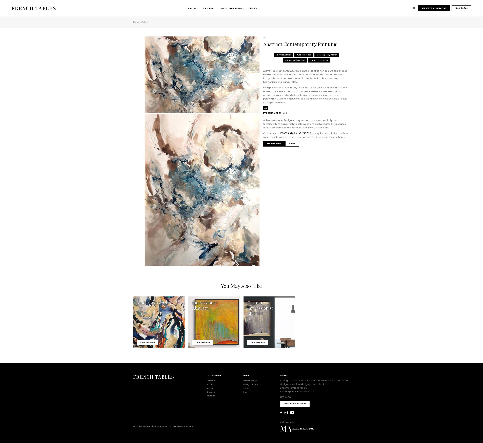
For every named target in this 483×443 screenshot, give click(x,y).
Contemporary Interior (327, 55)
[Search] (415, 8)
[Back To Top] (476, 436)
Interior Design (250, 380)
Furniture (208, 8)
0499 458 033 (303, 133)
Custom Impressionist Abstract (260, 308)
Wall (143, 22)
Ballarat (210, 384)
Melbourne (211, 380)
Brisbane (211, 392)
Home (136, 22)
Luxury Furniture (250, 384)
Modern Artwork (152, 302)
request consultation (434, 8)
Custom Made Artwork (295, 60)
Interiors (192, 8)
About (252, 8)
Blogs (246, 392)
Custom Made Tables (231, 8)
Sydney (210, 388)
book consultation (295, 403)
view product (147, 342)
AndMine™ (190, 426)
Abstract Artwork (283, 55)
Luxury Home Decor (319, 60)
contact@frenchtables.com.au (297, 391)
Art (148, 22)
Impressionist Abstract (205, 305)
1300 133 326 (461, 8)
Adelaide (211, 396)
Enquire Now (274, 143)
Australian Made (304, 55)
